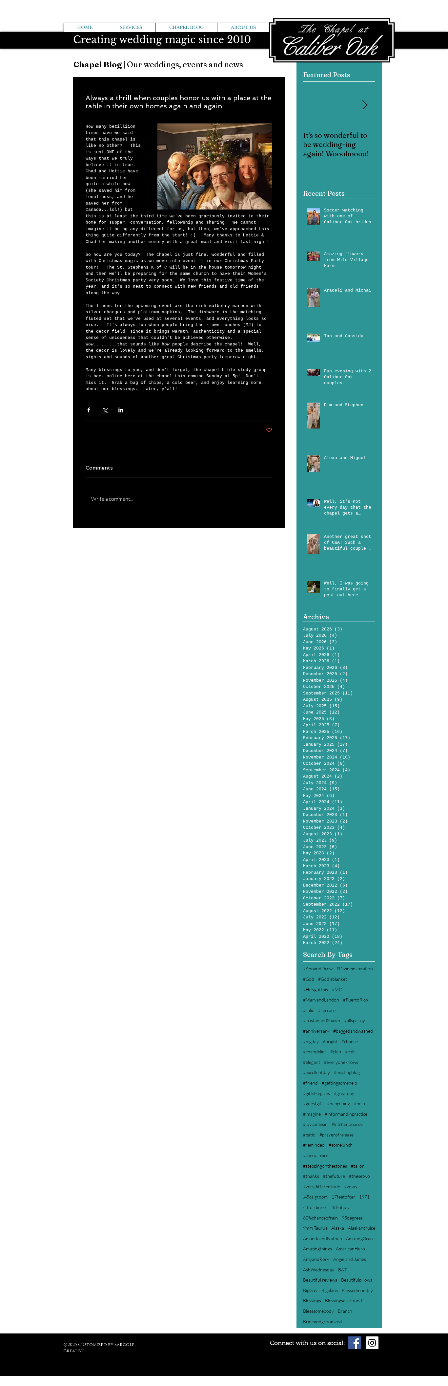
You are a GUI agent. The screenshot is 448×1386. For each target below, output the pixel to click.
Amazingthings (317, 1248)
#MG (337, 989)
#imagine (312, 1114)
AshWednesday (318, 1269)
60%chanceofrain (320, 1218)
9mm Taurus (315, 1228)
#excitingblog (347, 1072)
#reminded (314, 1145)
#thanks (311, 1176)
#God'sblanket (332, 979)
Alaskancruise (361, 1228)
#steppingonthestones (325, 1166)
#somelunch (341, 1145)
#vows (350, 1186)
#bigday (311, 1041)
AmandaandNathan (322, 1238)
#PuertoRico (355, 999)
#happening (338, 1103)
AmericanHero (350, 1248)
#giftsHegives (316, 1093)
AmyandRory (316, 1259)
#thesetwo (359, 1176)
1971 (364, 1196)
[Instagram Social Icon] (372, 1342)
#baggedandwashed (353, 1031)
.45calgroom (315, 1196)
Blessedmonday (357, 1290)
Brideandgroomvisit (322, 1321)
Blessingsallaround (343, 1300)
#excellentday (316, 1072)
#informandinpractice (346, 1114)
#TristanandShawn (321, 1020)
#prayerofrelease (336, 1134)
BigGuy (310, 1290)
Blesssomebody (318, 1311)
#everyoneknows (341, 1062)
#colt (350, 1051)
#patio (309, 1134)
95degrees (352, 1218)
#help (359, 1103)
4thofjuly (341, 1207)
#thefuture (334, 1176)
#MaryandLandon (321, 999)
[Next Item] (365, 105)
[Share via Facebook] (89, 410)
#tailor (357, 1166)
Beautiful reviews (320, 1280)
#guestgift (313, 1103)
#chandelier (314, 1051)
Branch (345, 1311)
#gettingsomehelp (339, 1083)
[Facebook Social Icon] (354, 1342)
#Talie (308, 1010)
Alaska (337, 1228)
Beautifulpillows (356, 1280)
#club (335, 1051)
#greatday (344, 1093)
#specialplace (315, 1155)
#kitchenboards (347, 1124)
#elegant (311, 1062)
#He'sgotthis (315, 989)
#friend (310, 1083)
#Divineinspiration (354, 968)
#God (308, 979)
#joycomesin (315, 1124)
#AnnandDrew (318, 968)
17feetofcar (343, 1196)
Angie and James (349, 1259)
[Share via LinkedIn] (121, 410)
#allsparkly (354, 1020)
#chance (349, 1041)
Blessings (312, 1300)
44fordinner (315, 1207)
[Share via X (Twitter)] (105, 410)
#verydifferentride (321, 1186)
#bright (330, 1041)
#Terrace (327, 1010)
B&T (342, 1269)
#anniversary (316, 1031)
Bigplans (329, 1290)
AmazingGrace (360, 1238)
